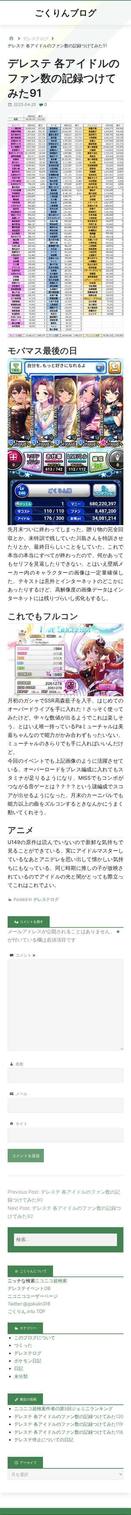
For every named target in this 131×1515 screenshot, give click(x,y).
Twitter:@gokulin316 (29, 1304)
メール (21, 1094)
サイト (21, 1123)
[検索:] (65, 1240)
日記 (18, 1368)
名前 (19, 1064)
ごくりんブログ (66, 13)
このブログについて (34, 1337)
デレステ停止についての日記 (43, 1440)
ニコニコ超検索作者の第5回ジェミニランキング (63, 1408)
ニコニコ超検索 (51, 1281)
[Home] (11, 38)
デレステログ (46, 899)
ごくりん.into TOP (26, 1311)
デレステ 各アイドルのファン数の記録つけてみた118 (68, 1432)
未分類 (21, 1376)
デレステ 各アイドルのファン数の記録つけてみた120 (68, 1416)
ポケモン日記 (27, 1361)
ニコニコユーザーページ (33, 1296)
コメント (26, 955)
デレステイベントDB (29, 1288)
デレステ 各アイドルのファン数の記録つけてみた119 (68, 1424)
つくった (23, 1345)
